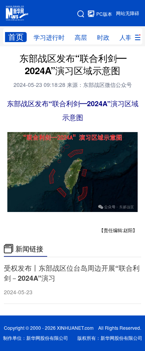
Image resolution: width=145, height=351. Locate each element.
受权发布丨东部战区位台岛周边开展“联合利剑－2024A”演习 (72, 273)
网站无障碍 (127, 13)
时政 (103, 37)
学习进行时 (49, 37)
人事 (125, 37)
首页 (16, 37)
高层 (81, 37)
